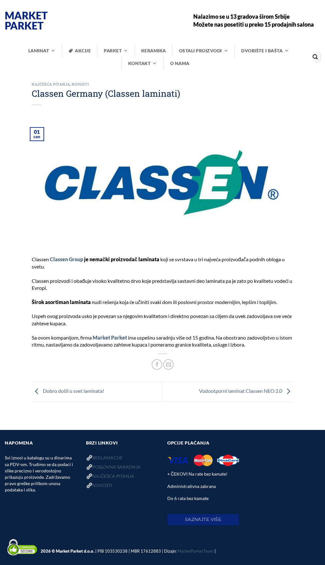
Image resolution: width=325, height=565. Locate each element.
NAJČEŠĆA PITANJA (113, 476)
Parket (113, 50)
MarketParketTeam (195, 551)
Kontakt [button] (139, 63)
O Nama (179, 63)
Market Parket (26, 20)
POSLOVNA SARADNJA (116, 467)
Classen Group (66, 259)
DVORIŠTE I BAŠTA (261, 50)
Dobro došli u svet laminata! (73, 391)
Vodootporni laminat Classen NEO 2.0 (241, 391)
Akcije (83, 50)
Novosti (80, 84)
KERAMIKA (153, 50)
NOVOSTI (102, 485)
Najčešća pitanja (51, 84)
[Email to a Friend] (168, 364)
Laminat (38, 50)
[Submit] (315, 57)
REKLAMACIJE (107, 457)
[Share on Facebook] (157, 364)
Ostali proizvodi (200, 50)
